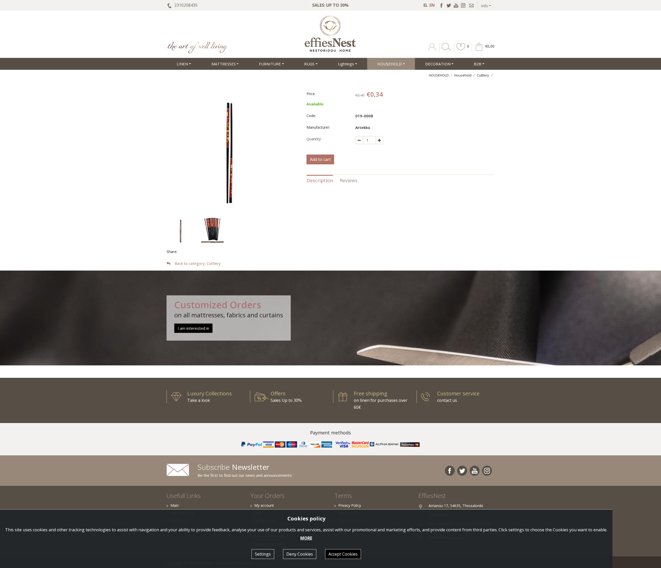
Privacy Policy (349, 505)
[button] (461, 50)
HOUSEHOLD (439, 75)
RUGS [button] (309, 63)
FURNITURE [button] (270, 63)
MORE (306, 538)
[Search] (445, 50)
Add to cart (320, 159)
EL (425, 5)
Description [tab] (320, 180)
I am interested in (193, 328)
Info (484, 5)
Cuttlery (483, 75)
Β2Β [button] (477, 63)
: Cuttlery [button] (198, 263)
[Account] (432, 50)
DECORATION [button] (438, 63)
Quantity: (313, 138)
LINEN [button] (182, 63)
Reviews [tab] (348, 180)
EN (432, 5)
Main (174, 505)
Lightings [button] (346, 63)
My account (264, 505)
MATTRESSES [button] (223, 63)
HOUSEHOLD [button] (389, 63)
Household (462, 75)
